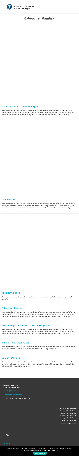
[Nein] (77, 451)
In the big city (9, 199)
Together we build (11, 293)
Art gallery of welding (12, 308)
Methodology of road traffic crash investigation (25, 325)
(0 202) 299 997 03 (10, 391)
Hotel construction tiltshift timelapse (20, 106)
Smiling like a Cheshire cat (15, 342)
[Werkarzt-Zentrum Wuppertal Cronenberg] (20, 6)
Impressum (6, 443)
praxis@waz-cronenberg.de (12, 394)
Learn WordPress (11, 358)
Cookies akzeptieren (40, 453)
